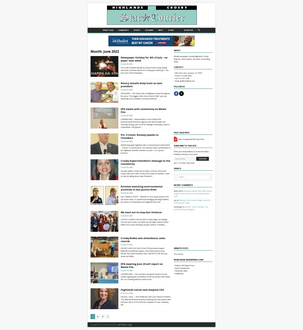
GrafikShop (179, 273)
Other (171, 30)
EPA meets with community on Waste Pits (143, 110)
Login (130, 325)
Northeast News (181, 271)
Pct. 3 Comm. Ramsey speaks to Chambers (139, 136)
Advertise (188, 30)
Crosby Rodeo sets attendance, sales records (143, 240)
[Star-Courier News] (151, 26)
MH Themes (123, 325)
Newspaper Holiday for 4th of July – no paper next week (144, 59)
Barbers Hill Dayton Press (185, 265)
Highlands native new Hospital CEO (142, 289)
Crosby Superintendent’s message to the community (145, 162)
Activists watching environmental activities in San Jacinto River (142, 188)
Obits (160, 30)
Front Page (108, 30)
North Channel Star (182, 268)
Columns (149, 30)
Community (123, 30)
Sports (137, 30)
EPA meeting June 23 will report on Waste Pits (142, 265)
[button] (199, 30)
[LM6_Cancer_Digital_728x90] (151, 45)
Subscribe (203, 159)
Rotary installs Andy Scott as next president (141, 85)
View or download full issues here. (191, 139)
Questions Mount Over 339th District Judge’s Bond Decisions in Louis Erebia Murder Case (193, 193)
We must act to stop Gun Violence (141, 212)
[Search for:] (193, 177)
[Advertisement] (193, 114)
